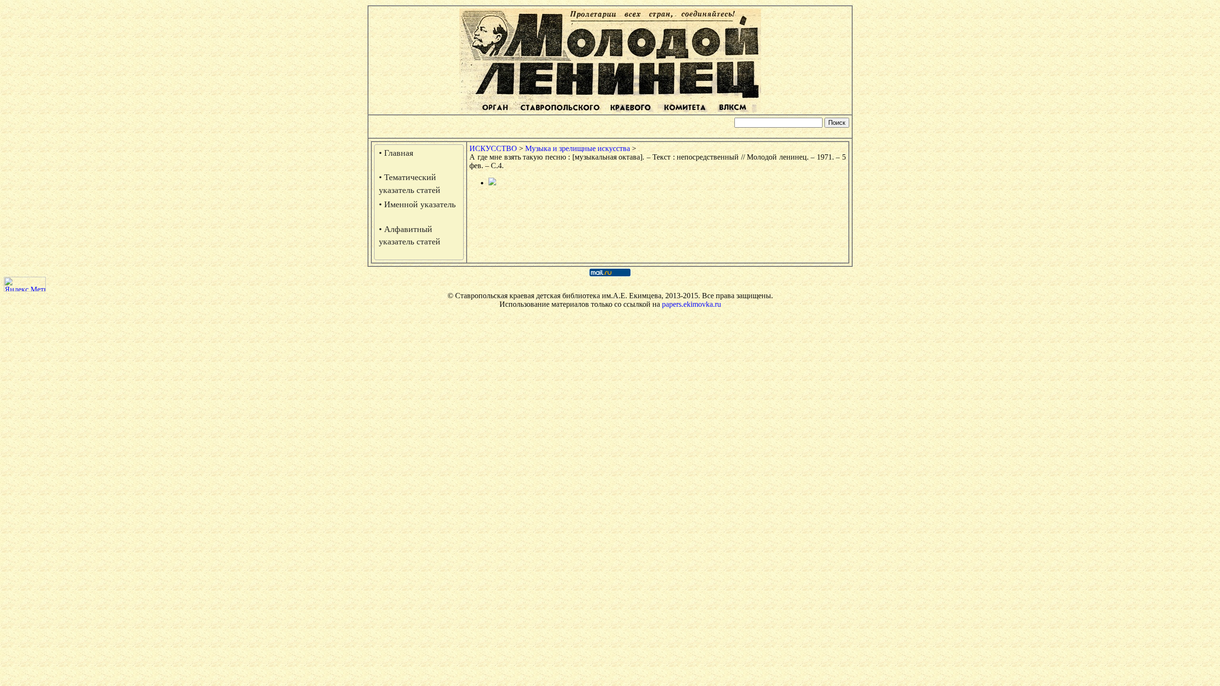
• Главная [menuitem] (396, 153)
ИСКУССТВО (493, 148)
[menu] (419, 202)
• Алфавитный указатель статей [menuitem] (409, 235)
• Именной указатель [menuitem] (417, 204)
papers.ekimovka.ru (691, 304)
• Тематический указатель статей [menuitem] (409, 183)
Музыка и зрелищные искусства (577, 148)
